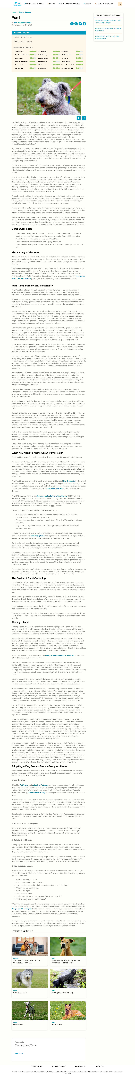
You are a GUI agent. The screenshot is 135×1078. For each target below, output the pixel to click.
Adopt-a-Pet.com (40, 785)
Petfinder (24, 785)
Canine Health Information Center (52, 496)
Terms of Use (37, 1066)
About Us (100, 1066)
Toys (87, 4)
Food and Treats (34, 4)
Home (14, 12)
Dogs (21, 12)
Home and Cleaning (69, 4)
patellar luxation (55, 488)
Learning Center (104, 4)
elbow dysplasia (37, 536)
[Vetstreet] (17, 4)
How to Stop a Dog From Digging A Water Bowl (108, 29)
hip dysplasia (69, 481)
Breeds (28, 12)
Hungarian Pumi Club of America (59, 655)
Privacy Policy (59, 1066)
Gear (51, 4)
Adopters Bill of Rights (22, 909)
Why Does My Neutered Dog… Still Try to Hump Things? (107, 21)
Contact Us (80, 1066)
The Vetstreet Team (22, 23)
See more (19, 1053)
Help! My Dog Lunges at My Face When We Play (107, 37)
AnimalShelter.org (37, 792)
